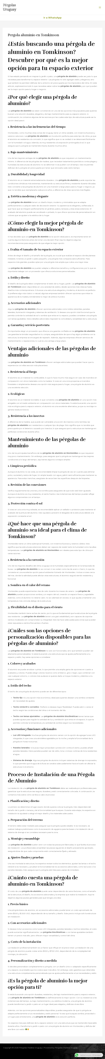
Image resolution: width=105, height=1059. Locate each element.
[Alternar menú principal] (100, 7)
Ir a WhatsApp (52, 17)
